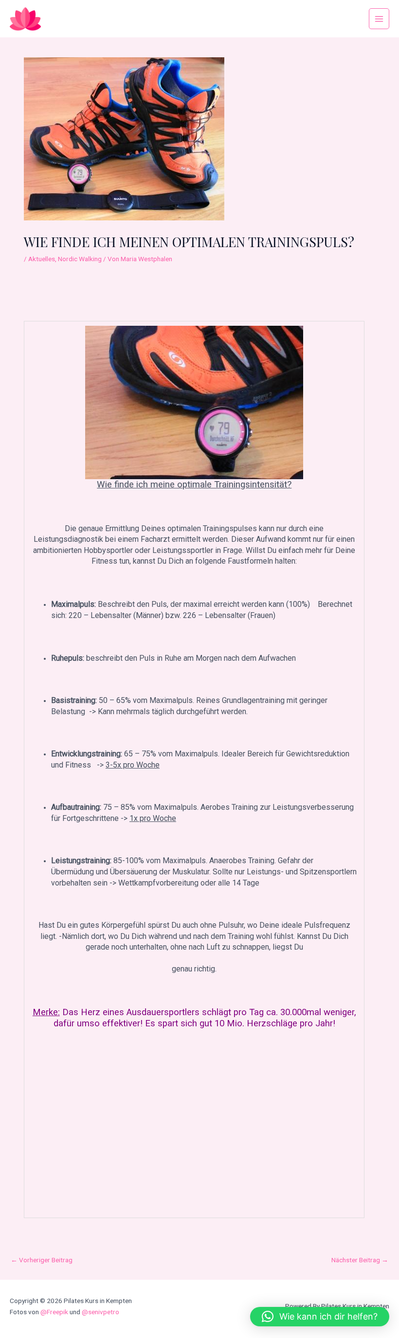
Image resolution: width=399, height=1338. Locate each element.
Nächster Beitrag (359, 1260)
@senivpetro (100, 1312)
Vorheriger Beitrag (42, 1260)
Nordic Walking (80, 259)
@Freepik (54, 1312)
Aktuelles (41, 259)
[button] (319, 1316)
